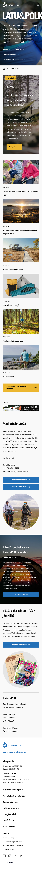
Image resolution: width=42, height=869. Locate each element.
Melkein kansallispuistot (13, 269)
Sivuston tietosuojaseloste (13, 845)
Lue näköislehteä (9, 55)
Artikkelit (6, 50)
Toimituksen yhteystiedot (13, 59)
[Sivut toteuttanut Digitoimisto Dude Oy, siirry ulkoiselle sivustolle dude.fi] (8, 863)
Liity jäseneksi (19, 594)
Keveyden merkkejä (11, 305)
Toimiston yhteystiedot (11, 838)
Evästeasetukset (9, 849)
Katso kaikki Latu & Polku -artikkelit (16, 387)
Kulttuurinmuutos (11, 808)
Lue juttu (13, 147)
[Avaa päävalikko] (38, 4)
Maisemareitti (8, 376)
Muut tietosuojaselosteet (12, 842)
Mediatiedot (20, 50)
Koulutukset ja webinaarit (14, 795)
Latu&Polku (8, 820)
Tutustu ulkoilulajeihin (13, 789)
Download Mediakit (19, 487)
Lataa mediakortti (19, 480)
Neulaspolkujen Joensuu (13, 340)
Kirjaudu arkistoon (19, 645)
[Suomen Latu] (11, 6)
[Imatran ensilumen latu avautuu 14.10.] (21, 410)
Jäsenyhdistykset (10, 802)
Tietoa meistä (9, 826)
